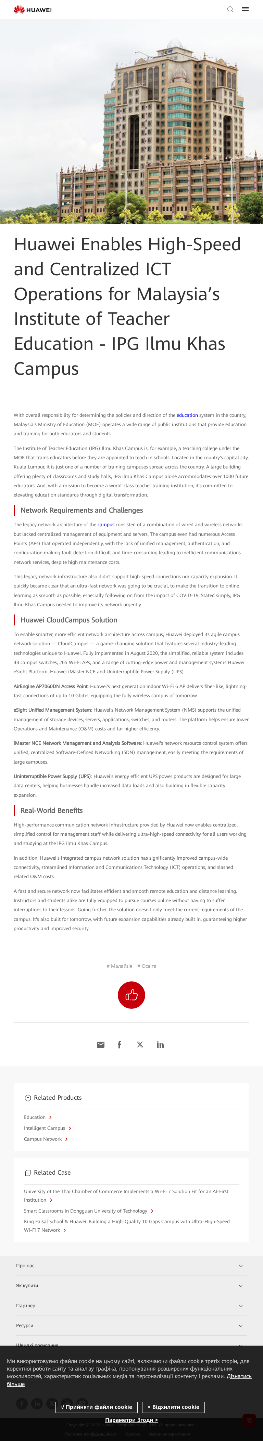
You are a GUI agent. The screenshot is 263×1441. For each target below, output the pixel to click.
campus (106, 524)
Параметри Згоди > (131, 1420)
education (187, 415)
